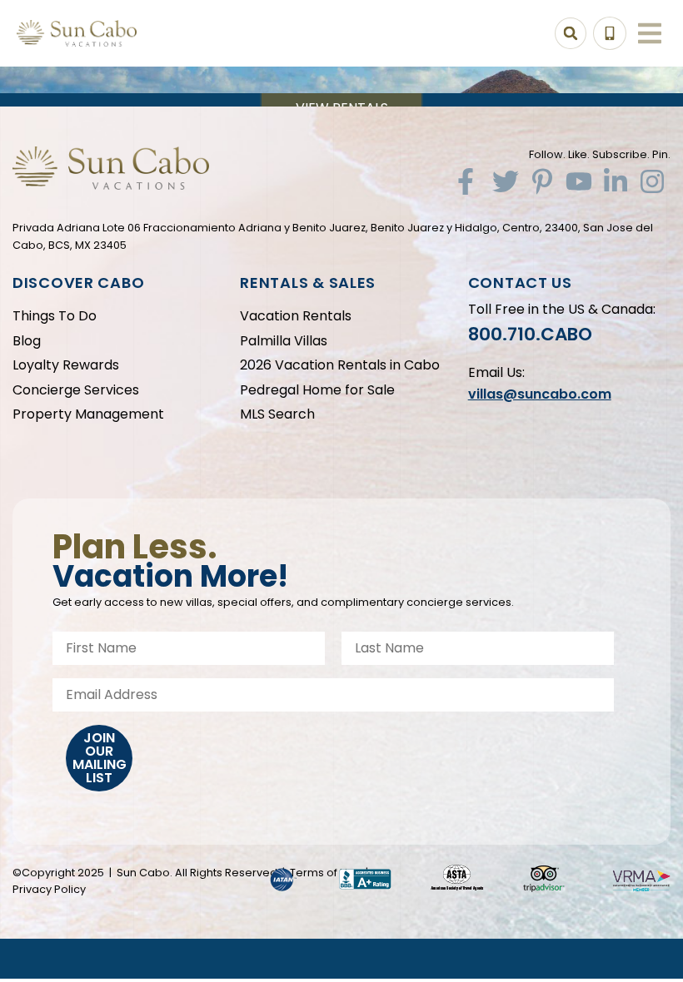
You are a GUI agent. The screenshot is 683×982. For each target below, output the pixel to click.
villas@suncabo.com (539, 394)
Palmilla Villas (283, 340)
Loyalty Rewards (65, 364)
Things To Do (54, 315)
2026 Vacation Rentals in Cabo (340, 364)
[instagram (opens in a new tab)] (652, 181)
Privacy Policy (49, 889)
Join (99, 757)
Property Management (88, 414)
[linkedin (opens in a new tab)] (615, 181)
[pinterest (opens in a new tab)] (542, 181)
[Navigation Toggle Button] (649, 33)
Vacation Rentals (295, 315)
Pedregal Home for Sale (317, 389)
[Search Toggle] (570, 33)
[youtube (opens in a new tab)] (579, 181)
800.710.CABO (530, 334)
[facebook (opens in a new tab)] (469, 181)
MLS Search (277, 414)
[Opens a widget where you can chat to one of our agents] (569, 886)
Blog (26, 340)
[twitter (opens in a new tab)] (505, 181)
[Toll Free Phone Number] (609, 33)
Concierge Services (75, 389)
